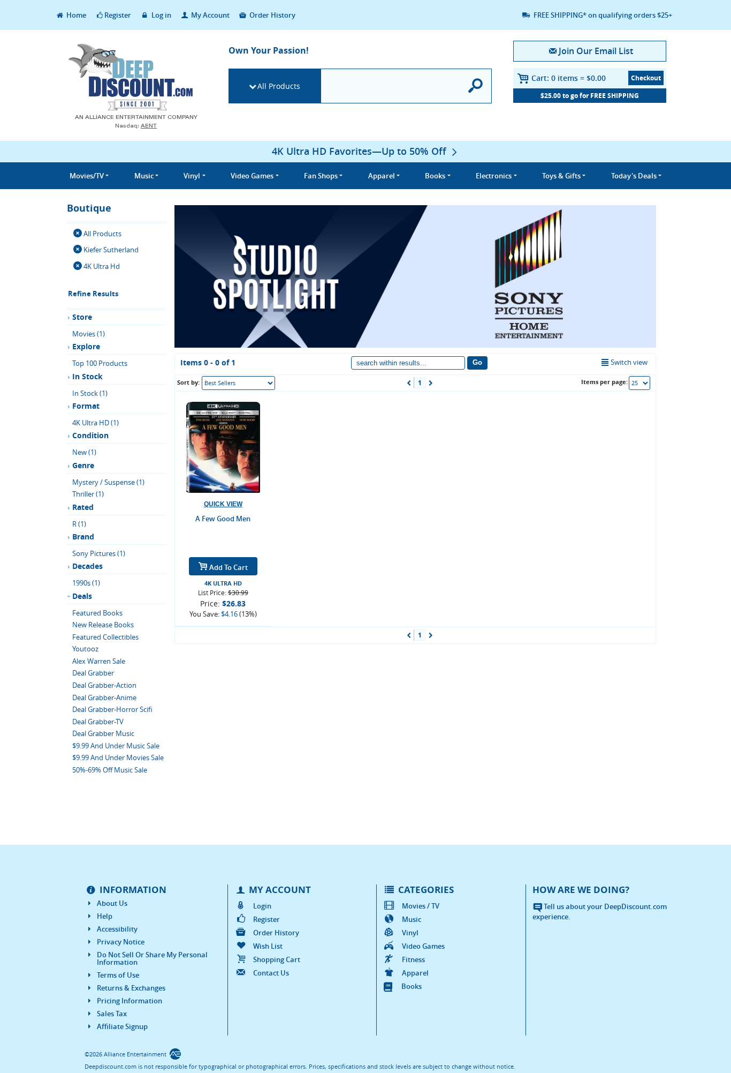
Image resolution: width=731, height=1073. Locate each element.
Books (411, 986)
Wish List (268, 946)
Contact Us (271, 973)
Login (262, 906)
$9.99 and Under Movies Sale (118, 757)
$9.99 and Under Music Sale (115, 746)
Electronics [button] (494, 176)
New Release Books (103, 624)
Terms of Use (118, 975)
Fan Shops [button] (321, 176)
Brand (83, 536)
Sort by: (188, 382)
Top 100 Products (99, 363)
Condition (90, 435)
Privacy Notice (120, 942)
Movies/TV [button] (87, 176)
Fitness (413, 959)
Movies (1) (88, 334)
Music (411, 919)
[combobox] (238, 383)
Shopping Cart (276, 959)
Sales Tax (112, 1013)
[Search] (476, 86)
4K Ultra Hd (101, 266)
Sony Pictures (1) (98, 553)
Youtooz (85, 649)
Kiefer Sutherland (111, 249)
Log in (160, 15)
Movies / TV (420, 906)
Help (104, 916)
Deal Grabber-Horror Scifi (112, 709)
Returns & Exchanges (131, 988)
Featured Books (97, 613)
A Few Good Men (222, 518)
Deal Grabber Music (103, 733)
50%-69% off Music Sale (109, 770)
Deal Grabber (93, 673)
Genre (83, 465)
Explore (86, 346)
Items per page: (604, 382)
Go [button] (477, 362)
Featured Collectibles (105, 637)
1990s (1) (86, 583)
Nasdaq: (136, 125)
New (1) (84, 452)
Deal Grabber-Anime (104, 697)
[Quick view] (223, 504)
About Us (112, 903)
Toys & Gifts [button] (561, 176)
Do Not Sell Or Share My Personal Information (152, 958)
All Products (278, 86)
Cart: (568, 78)
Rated (83, 507)
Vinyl (410, 932)
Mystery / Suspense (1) (108, 482)
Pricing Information (129, 1000)
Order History (271, 15)
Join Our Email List (596, 51)
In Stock (87, 376)
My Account (209, 15)
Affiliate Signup (122, 1026)
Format (86, 406)
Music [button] (144, 176)
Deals (82, 596)
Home (75, 15)
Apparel (415, 973)
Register (117, 15)
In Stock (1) (90, 393)
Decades (87, 566)
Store (82, 317)
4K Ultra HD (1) (95, 422)
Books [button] (435, 176)
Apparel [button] (381, 176)
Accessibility (117, 929)
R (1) (79, 524)
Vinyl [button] (192, 176)
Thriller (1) (88, 494)
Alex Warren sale (98, 661)
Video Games (423, 946)
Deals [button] (634, 176)
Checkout (646, 77)
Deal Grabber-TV (98, 721)
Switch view (629, 362)
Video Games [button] (252, 176)
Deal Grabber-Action (104, 685)
